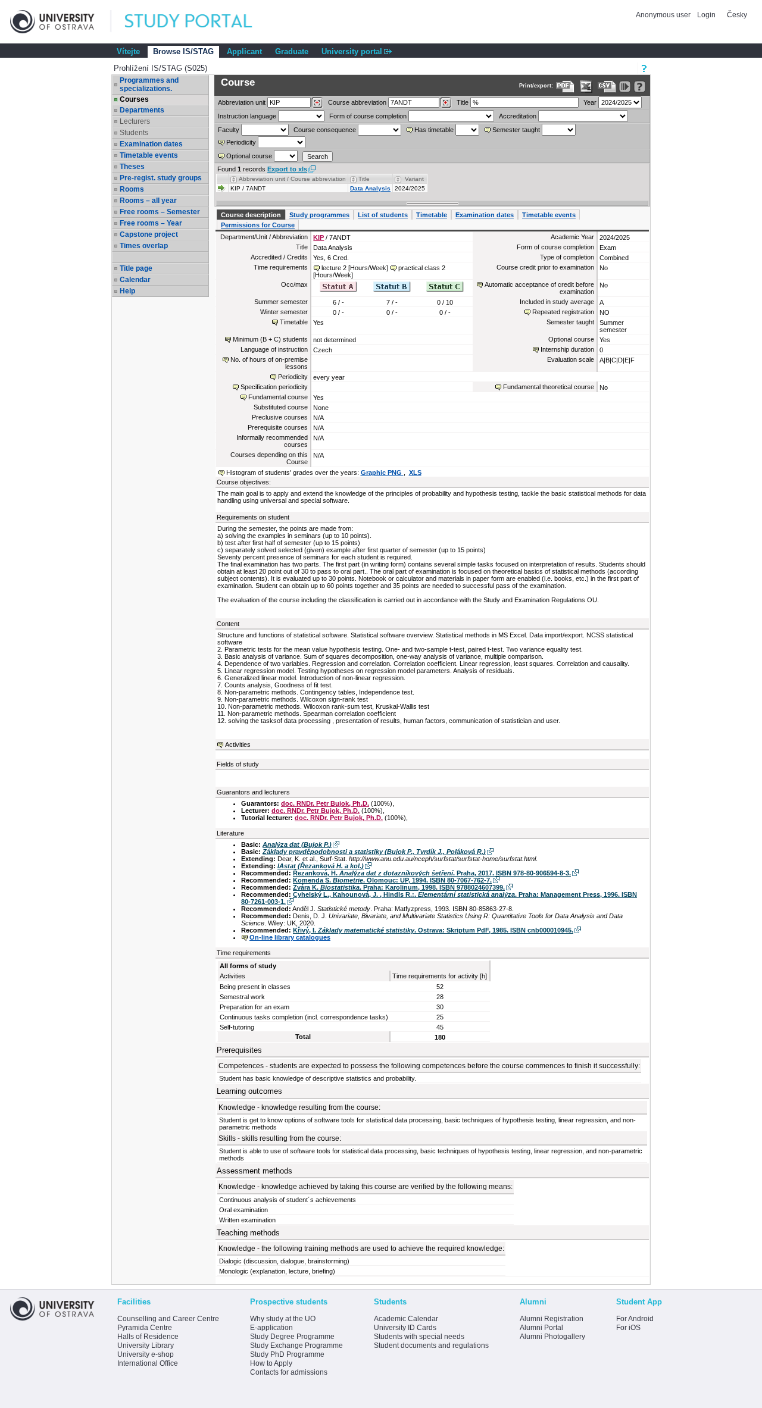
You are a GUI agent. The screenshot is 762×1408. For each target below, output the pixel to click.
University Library (145, 1345)
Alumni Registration (551, 1319)
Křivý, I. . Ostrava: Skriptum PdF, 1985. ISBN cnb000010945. (433, 930)
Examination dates (151, 144)
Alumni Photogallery (552, 1336)
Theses (132, 166)
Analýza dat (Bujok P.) (297, 844)
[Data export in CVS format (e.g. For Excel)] (607, 86)
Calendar (135, 280)
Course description (251, 214)
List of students (383, 214)
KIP (318, 237)
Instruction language (247, 116)
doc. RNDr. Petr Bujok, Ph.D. (325, 803)
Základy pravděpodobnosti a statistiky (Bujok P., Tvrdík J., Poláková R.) (374, 851)
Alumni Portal (541, 1327)
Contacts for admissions (288, 1372)
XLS (415, 472)
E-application (271, 1327)
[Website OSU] (60, 21)
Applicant (244, 51)
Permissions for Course (258, 225)
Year (590, 102)
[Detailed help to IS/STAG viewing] (639, 86)
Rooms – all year (148, 200)
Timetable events (149, 155)
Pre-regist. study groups (161, 178)
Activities (238, 744)
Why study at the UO (283, 1319)
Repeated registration (563, 311)
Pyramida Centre (144, 1327)
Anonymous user (664, 15)
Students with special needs (419, 1336)
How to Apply (271, 1363)
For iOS (628, 1327)
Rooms (132, 189)
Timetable (431, 214)
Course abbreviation (357, 102)
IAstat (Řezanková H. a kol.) (320, 865)
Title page (136, 268)
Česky (737, 15)
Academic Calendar (406, 1319)
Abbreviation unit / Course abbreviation (292, 179)
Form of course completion (368, 116)
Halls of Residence (148, 1336)
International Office (147, 1363)
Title (463, 102)
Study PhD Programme (287, 1354)
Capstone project (149, 234)
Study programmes (319, 214)
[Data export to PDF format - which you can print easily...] (565, 86)
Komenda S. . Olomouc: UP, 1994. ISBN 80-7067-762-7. (392, 880)
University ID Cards (405, 1327)
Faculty (228, 129)
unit (242, 102)
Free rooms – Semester (160, 212)
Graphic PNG (382, 472)
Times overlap (144, 246)
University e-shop (145, 1354)
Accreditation (517, 116)
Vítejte (128, 51)
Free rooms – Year (151, 223)
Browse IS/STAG (183, 51)
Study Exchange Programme (296, 1345)
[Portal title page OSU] (199, 21)
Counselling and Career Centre (168, 1319)
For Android (635, 1319)
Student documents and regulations (431, 1345)
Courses (134, 99)
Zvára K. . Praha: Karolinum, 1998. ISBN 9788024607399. (399, 887)
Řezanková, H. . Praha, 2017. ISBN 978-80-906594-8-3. (432, 873)
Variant (414, 179)
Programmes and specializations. (149, 84)
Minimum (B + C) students (270, 339)
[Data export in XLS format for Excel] (586, 86)
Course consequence (324, 129)
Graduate (291, 51)
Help (127, 291)
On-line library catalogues (289, 937)
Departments (142, 110)
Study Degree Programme (292, 1336)
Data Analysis (370, 188)
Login (706, 15)
